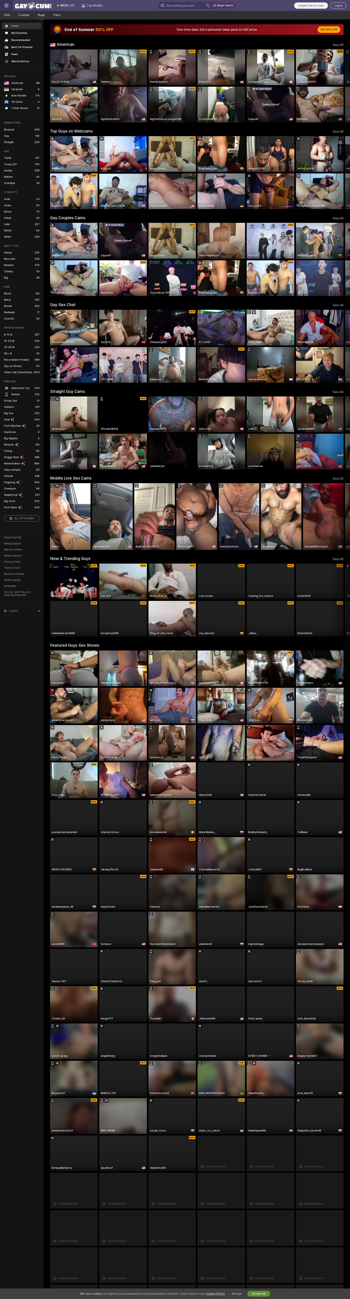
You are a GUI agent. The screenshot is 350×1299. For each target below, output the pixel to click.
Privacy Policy (12, 561)
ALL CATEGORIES (24, 518)
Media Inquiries (13, 555)
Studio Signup (12, 580)
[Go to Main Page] (33, 5)
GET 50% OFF (328, 29)
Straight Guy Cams (67, 391)
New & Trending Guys (70, 558)
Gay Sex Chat (63, 304)
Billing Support (12, 543)
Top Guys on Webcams (71, 131)
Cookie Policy (215, 1293)
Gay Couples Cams (67, 217)
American (65, 44)
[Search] (208, 5)
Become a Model (14, 574)
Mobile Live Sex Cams (71, 478)
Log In (338, 5)
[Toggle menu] (6, 5)
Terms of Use (12, 567)
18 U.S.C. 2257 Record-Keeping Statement (17, 593)
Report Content (13, 549)
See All (338, 45)
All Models (10, 586)
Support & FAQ (12, 537)
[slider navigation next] (340, 85)
